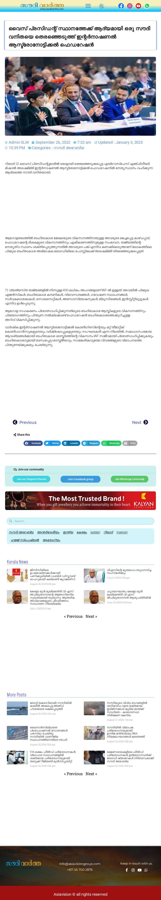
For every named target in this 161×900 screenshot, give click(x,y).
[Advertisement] (80, 205)
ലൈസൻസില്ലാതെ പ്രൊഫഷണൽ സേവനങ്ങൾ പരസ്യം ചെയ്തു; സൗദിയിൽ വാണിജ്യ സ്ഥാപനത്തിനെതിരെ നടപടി (49, 733)
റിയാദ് (108, 532)
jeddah (95, 532)
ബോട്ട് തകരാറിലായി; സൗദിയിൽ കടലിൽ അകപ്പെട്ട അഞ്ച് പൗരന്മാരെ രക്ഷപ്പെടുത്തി (51, 706)
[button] (88, 6)
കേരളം (82, 532)
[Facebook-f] (126, 870)
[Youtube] (139, 870)
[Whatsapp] (146, 870)
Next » (91, 616)
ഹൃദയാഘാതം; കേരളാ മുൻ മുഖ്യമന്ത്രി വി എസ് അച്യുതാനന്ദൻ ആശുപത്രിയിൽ (129, 594)
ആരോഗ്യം (51, 540)
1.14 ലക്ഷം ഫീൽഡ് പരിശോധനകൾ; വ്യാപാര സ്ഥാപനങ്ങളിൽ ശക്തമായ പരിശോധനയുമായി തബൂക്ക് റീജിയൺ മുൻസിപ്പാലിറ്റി (53, 756)
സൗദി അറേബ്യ (69, 147)
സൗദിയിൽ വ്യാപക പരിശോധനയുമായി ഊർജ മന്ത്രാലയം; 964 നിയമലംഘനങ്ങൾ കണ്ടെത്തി (126, 732)
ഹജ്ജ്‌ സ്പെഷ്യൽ (25, 540)
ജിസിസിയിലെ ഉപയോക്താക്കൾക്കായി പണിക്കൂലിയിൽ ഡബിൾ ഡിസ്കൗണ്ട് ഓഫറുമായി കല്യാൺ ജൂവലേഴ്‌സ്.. (53, 574)
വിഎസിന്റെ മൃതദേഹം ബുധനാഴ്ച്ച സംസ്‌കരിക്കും (129, 571)
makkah (121, 532)
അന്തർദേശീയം (48, 532)
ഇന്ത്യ (68, 532)
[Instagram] (133, 870)
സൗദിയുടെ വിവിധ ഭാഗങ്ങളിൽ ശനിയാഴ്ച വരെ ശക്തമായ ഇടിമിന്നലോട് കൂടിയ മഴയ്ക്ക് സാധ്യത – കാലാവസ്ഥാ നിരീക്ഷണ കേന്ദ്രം (127, 709)
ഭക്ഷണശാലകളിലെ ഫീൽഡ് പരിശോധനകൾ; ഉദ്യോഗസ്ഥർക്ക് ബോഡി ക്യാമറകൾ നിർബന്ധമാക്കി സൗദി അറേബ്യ (130, 756)
